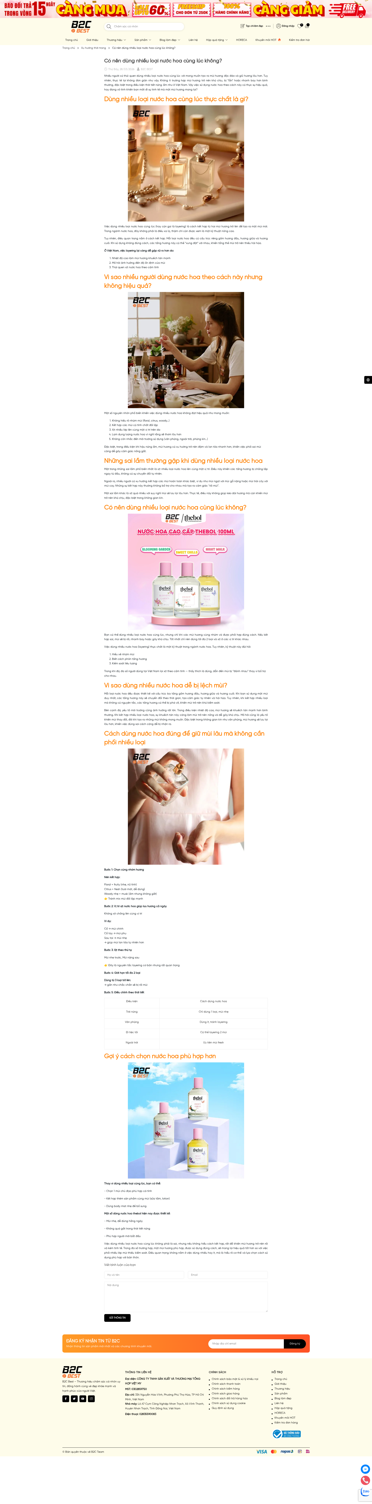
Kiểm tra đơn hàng (300, 40)
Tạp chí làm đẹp (254, 26)
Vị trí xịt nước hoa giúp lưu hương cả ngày (140, 906)
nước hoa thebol (131, 1213)
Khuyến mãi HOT (266, 40)
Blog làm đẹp (168, 40)
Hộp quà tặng (215, 40)
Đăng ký (295, 1343)
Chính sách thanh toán (226, 1384)
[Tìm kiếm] (109, 26)
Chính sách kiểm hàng (226, 1388)
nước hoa (163, 99)
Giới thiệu (92, 40)
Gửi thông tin (117, 1318)
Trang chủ (71, 40)
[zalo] (365, 1491)
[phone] (365, 1480)
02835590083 (147, 1414)
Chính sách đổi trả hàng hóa (230, 1398)
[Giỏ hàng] (307, 26)
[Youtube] (82, 1398)
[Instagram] (91, 1398)
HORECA (241, 40)
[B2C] (81, 27)
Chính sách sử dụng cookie (228, 1403)
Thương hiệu (115, 40)
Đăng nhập (288, 26)
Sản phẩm (141, 40)
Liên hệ (193, 40)
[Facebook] (65, 1398)
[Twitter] (74, 1398)
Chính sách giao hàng (225, 1393)
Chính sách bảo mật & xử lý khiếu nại (235, 1379)
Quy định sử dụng (223, 1408)
